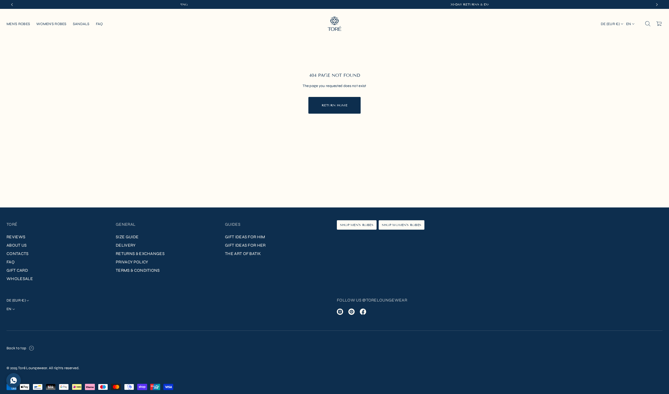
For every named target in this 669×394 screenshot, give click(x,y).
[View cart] (659, 24)
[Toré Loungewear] (334, 23)
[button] (648, 24)
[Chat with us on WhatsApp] (13, 380)
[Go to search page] (648, 24)
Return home (334, 105)
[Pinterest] (351, 311)
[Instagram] (340, 311)
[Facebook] (363, 311)
